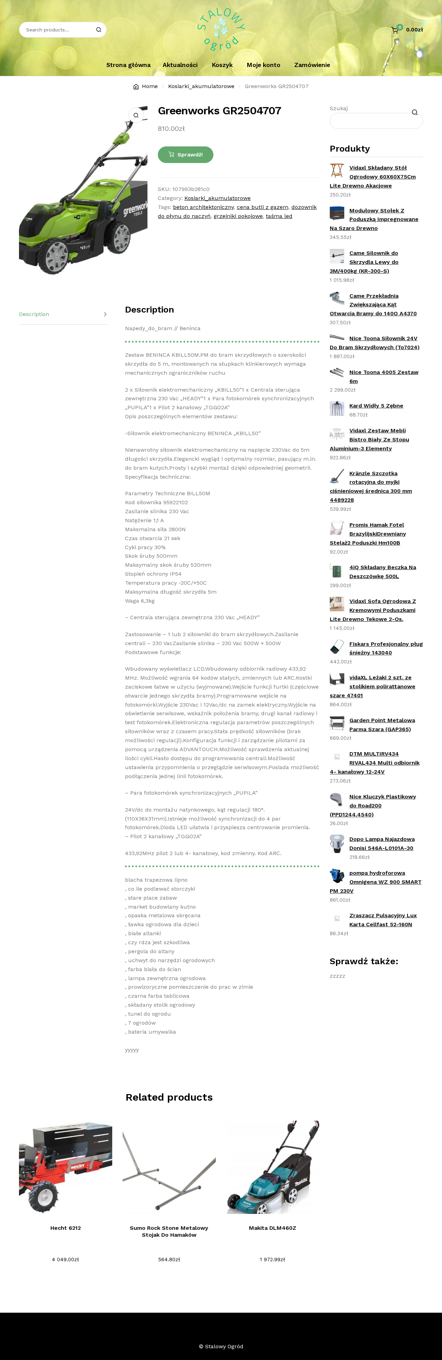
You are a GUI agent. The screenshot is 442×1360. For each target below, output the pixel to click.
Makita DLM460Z (272, 1228)
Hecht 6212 (65, 1228)
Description (34, 314)
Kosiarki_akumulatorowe (201, 86)
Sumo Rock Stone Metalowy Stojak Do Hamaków (169, 1231)
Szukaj (339, 108)
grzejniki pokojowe (238, 216)
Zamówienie (312, 64)
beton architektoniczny (203, 207)
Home (150, 86)
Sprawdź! (190, 154)
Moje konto (263, 64)
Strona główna (128, 64)
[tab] (63, 314)
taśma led (279, 216)
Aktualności (180, 64)
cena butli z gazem (262, 207)
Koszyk (222, 64)
